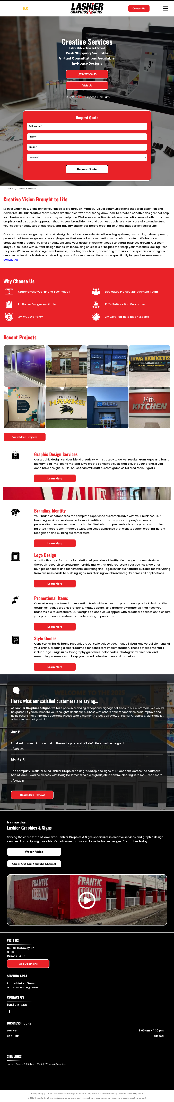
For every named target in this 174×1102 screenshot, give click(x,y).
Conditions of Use (82, 1093)
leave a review (107, 716)
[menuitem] (11, 1064)
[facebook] (9, 1012)
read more (155, 775)
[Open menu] (165, 8)
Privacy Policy (37, 1093)
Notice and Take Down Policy (104, 1093)
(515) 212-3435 (17, 1005)
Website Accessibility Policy (131, 1093)
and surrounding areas (22, 987)
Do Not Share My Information (60, 1093)
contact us (11, 260)
